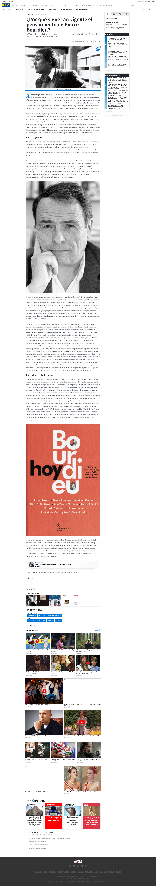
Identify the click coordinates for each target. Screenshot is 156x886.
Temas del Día (7, 9)
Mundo (37, 5)
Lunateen (111, 871)
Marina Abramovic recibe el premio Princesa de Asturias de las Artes (49, 838)
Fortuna (60, 871)
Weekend (73, 871)
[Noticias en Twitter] (150, 10)
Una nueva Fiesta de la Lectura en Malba (41, 835)
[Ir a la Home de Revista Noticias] (5, 5)
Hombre (67, 871)
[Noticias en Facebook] (146, 10)
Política (15, 5)
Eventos (65, 5)
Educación (58, 620)
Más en (29, 801)
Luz (101, 871)
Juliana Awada (81, 9)
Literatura (50, 620)
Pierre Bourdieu (32, 615)
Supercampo (89, 871)
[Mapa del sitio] (85, 866)
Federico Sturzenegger (35, 9)
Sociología (31, 620)
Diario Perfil (38, 871)
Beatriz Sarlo (42, 615)
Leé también (40, 562)
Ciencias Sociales (40, 620)
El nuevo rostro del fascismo (37, 848)
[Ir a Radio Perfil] (142, 1)
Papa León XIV (53, 9)
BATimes (118, 871)
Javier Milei (20, 9)
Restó (71, 5)
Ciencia (51, 5)
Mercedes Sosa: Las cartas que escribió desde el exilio (53, 565)
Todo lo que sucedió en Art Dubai (39, 845)
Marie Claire (52, 871)
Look (96, 871)
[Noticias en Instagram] (142, 10)
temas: (29, 618)
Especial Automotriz (87, 5)
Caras (45, 871)
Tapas (76, 5)
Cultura (44, 5)
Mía (106, 871)
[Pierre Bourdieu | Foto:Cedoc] (31, 600)
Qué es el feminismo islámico (37, 841)
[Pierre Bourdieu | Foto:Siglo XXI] (54, 600)
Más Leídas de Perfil (112, 75)
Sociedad (23, 5)
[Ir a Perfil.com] (151, 1)
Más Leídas (109, 34)
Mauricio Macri (67, 9)
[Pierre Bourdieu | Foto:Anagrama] (43, 600)
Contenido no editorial (104, 5)
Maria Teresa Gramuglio (55, 615)
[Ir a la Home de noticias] (78, 861)
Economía (30, 5)
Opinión (57, 5)
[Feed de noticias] (154, 10)
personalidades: (32, 613)
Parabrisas (81, 871)
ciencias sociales (71, 122)
